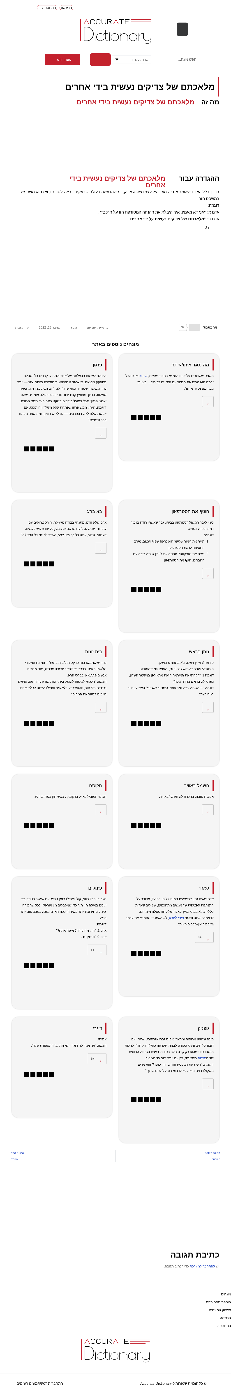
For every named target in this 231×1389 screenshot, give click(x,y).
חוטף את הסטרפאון (190, 511)
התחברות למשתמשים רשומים (40, 1383)
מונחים (226, 1294)
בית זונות (93, 651)
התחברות (224, 1326)
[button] (182, 29)
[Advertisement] (115, 138)
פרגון (97, 364)
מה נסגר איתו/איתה (190, 364)
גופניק (203, 1028)
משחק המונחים (220, 1310)
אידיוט (143, 376)
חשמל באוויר (196, 785)
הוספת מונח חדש (218, 1302)
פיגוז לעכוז (176, 918)
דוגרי (97, 1028)
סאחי (204, 887)
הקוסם (95, 785)
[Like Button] (216, 228)
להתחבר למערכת (202, 1266)
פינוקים (95, 887)
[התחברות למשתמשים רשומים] (66, 1384)
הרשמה (225, 1318)
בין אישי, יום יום (97, 327)
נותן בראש (199, 651)
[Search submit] (100, 59)
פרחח (202, 1058)
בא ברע (94, 511)
